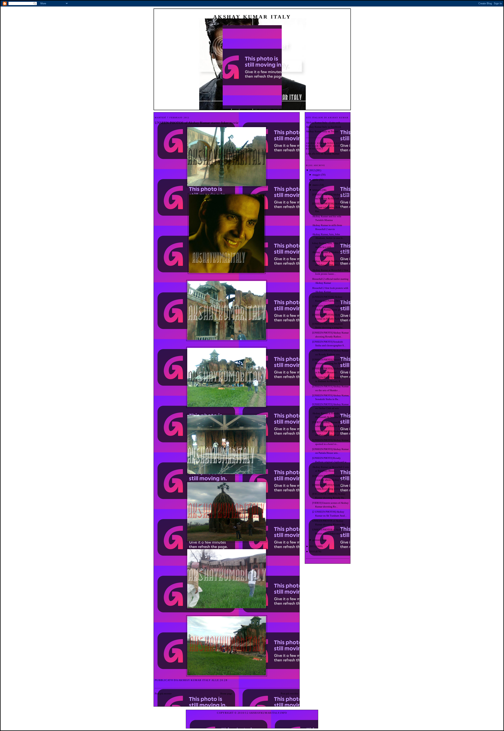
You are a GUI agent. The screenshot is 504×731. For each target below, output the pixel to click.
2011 (312, 546)
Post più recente (163, 693)
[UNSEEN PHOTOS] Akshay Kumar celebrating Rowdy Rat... (327, 207)
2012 (312, 170)
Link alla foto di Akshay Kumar (322, 153)
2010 (312, 551)
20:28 (223, 680)
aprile (315, 179)
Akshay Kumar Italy (252, 17)
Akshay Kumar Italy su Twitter (322, 131)
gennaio (316, 539)
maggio (316, 174)
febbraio (316, 190)
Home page (226, 693)
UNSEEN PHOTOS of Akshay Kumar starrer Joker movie (196, 123)
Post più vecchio (289, 693)
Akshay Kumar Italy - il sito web (323, 122)
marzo (315, 184)
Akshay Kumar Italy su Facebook (323, 126)
